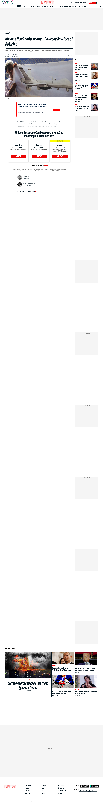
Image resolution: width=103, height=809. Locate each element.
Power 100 (65, 6)
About (26, 798)
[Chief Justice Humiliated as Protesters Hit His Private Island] (94, 78)
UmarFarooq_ (27, 178)
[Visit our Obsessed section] (12, 2)
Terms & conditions (73, 798)
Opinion (59, 6)
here (36, 191)
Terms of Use (34, 112)
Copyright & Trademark (84, 798)
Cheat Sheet (25, 6)
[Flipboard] (95, 790)
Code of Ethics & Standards (57, 798)
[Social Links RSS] (92, 790)
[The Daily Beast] (47, 2)
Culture (43, 793)
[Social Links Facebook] (80, 790)
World (43, 790)
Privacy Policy (40, 112)
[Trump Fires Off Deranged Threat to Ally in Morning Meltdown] (94, 89)
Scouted (83, 6)
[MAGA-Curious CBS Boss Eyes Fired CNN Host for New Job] (94, 110)
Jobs (37, 798)
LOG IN (99, 2)
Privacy (48, 798)
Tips (34, 798)
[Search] (101, 6)
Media (38, 6)
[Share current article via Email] (68, 55)
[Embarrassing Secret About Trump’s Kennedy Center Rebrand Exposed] (94, 99)
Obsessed (43, 6)
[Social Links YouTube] (89, 790)
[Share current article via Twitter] (65, 55)
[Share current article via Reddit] (72, 55)
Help (45, 798)
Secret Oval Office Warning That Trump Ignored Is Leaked (28, 685)
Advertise (41, 798)
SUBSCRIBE (92, 2)
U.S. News (77, 6)
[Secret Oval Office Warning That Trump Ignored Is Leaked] (94, 69)
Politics (54, 6)
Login (46, 165)
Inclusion (66, 798)
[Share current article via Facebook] (62, 55)
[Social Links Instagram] (86, 790)
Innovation (71, 6)
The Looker (33, 6)
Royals (49, 6)
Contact (31, 798)
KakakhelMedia (27, 185)
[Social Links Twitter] (83, 790)
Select (18, 156)
